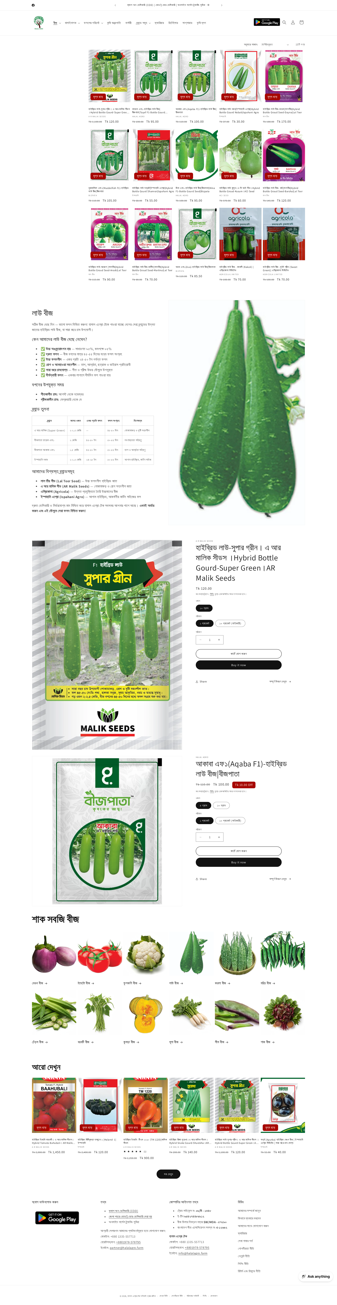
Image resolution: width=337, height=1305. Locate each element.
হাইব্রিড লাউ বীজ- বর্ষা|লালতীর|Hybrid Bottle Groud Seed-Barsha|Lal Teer (282, 190)
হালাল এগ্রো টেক (134, 1296)
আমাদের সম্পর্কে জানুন (249, 1211)
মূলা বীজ (174, 1042)
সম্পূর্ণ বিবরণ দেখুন (278, 681)
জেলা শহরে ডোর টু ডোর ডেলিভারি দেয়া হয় (130, 1216)
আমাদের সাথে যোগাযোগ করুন (253, 1226)
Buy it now (238, 665)
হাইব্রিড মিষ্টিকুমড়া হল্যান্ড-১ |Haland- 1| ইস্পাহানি (97, 1141)
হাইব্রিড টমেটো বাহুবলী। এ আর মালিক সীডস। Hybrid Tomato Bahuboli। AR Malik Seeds (53, 1141)
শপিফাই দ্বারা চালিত (148, 1296)
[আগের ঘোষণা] (115, 5)
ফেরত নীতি (164, 1295)
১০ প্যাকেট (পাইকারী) (230, 623)
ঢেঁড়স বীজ (38, 1042)
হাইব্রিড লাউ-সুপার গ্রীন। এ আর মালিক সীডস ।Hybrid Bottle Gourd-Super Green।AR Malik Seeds (109, 111)
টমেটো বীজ (84, 983)
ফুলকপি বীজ (130, 983)
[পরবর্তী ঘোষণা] (221, 5)
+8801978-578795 (128, 1242)
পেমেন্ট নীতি (244, 1256)
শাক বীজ (265, 1042)
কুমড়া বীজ (129, 1042)
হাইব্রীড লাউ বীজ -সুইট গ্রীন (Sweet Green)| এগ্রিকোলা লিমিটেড (280, 268)
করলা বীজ (220, 983)
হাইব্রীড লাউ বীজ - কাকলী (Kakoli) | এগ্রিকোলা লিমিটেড (236, 268)
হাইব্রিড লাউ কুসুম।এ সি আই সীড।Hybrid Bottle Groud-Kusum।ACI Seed (239, 190)
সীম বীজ (219, 1042)
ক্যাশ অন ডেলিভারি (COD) (123, 1211)
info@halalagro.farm (193, 1253)
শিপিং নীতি (243, 1264)
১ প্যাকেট (204, 623)
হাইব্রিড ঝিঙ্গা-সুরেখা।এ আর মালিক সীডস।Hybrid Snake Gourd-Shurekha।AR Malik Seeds (189, 1141)
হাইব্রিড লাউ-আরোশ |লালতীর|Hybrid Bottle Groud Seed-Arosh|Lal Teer (107, 268)
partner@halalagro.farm (127, 1248)
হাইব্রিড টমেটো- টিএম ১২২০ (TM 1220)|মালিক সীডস (145, 1141)
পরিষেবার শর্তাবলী (193, 1295)
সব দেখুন (168, 1174)
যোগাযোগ (213, 1295)
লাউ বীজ (174, 983)
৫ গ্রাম (203, 805)
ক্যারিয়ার (242, 1234)
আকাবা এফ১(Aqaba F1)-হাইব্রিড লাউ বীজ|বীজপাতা (196, 111)
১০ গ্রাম (204, 608)
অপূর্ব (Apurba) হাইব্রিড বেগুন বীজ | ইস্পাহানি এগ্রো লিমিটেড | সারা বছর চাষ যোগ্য (282, 1141)
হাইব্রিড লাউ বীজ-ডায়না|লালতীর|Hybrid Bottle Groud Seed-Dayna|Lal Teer (282, 111)
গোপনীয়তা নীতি (246, 1249)
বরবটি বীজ (84, 1042)
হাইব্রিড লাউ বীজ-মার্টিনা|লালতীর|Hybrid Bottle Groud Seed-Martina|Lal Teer (152, 268)
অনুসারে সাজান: (251, 44)
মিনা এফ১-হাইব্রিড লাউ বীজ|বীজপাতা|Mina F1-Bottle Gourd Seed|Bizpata (195, 190)
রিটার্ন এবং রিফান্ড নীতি (249, 1271)
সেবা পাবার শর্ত (245, 1241)
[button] (57, 23)
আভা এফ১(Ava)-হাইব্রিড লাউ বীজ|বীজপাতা (196, 267)
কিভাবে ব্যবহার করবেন (249, 1218)
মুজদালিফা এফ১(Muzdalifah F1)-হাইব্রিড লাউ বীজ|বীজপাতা (109, 190)
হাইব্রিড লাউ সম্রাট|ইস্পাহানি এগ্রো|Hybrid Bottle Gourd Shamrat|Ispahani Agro (153, 190)
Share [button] (203, 681)
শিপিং (212, 594)
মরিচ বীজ (266, 983)
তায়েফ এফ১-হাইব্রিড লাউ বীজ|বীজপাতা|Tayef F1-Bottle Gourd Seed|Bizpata (148, 111)
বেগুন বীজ (37, 983)
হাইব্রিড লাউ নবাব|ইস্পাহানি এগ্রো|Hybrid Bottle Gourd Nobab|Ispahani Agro (239, 111)
